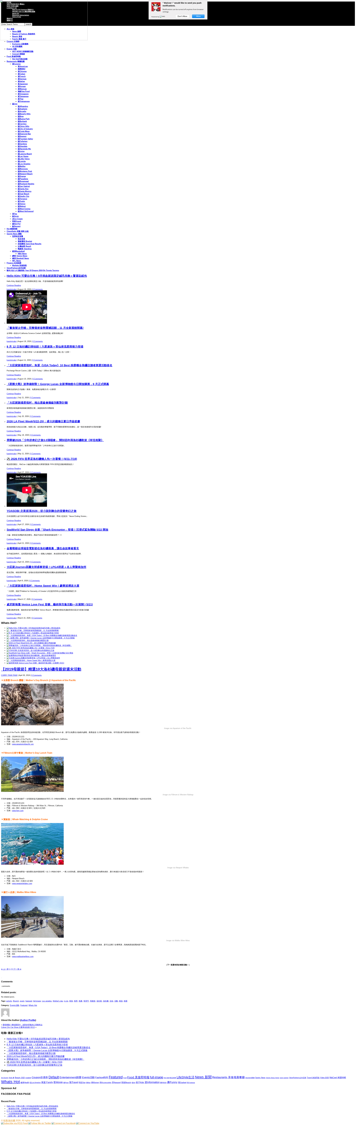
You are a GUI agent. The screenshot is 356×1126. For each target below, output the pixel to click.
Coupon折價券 (40, 1077)
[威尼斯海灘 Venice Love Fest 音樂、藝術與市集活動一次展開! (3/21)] (35, 663)
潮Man (88, 1082)
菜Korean (22, 86)
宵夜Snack (16, 221)
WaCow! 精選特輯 (337, 1077)
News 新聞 (203, 1077)
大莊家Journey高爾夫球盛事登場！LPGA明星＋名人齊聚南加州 (46, 566)
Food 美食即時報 (14, 56)
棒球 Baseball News (20, 258)
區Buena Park (23, 119)
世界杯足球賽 (17, 236)
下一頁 (17, 969)
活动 (111, 1001)
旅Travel (73, 1082)
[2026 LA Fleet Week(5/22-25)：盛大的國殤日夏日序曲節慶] (31, 643)
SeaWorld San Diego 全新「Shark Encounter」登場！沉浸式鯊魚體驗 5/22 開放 (57, 529)
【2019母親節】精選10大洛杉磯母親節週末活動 (41, 669)
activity (9, 1001)
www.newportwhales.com (22, 883)
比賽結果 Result (24, 246)
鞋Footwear (191, 1082)
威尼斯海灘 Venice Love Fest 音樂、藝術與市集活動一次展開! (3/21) (50, 604)
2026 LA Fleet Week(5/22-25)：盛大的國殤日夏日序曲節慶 (43, 421)
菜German (22, 79)
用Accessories (105, 1082)
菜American (23, 66)
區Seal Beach (23, 194)
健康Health (24, 1082)
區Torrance (22, 199)
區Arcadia (22, 111)
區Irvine (21, 151)
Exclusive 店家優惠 (20, 44)
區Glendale (22, 146)
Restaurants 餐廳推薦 (16, 61)
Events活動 (14, 1005)
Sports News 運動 (14, 234)
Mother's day (58, 1001)
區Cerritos (22, 124)
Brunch (16, 1001)
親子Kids (140, 1082)
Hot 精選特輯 (12, 229)
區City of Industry (25, 129)
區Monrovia (23, 169)
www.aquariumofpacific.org (23, 744)
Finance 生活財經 (14, 263)
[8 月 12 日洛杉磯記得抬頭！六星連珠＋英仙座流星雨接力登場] (33, 633)
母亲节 (86, 1001)
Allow (198, 16)
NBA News (22, 254)
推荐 (76, 1001)
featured (28, 1001)
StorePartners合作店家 (16, 268)
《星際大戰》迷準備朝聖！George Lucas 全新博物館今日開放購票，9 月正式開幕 (58, 384)
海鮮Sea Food (24, 91)
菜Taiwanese (23, 96)
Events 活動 (12, 49)
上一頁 (5, 969)
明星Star (82, 1083)
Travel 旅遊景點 (313, 1078)
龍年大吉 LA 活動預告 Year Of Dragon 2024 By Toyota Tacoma (33, 270)
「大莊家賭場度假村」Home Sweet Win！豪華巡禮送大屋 (43, 585)
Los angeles (47, 1001)
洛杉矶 (99, 1001)
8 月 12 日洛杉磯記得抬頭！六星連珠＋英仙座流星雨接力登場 (45, 346)
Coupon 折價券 (13, 41)
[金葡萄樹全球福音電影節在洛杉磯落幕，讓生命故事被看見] (31, 655)
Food (125, 1078)
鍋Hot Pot (16, 224)
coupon (28, 1078)
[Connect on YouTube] (87, 1123)
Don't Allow (182, 16)
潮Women (95, 1082)
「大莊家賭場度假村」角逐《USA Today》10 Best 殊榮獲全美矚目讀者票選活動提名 (59, 365)
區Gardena (22, 144)
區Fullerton (22, 141)
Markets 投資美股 (19, 265)
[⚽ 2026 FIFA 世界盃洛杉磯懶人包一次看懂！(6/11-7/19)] (31, 648)
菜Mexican (22, 89)
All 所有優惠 (17, 46)
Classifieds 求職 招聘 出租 (18, 231)
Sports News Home (272, 1078)
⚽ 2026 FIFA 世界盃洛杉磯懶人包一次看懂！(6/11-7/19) (42, 458)
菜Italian (21, 81)
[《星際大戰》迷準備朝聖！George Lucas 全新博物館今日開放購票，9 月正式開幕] (41, 638)
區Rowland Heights (26, 184)
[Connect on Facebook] (64, 1123)
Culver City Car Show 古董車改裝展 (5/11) (18, 1027)
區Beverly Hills (24, 114)
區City (14, 104)
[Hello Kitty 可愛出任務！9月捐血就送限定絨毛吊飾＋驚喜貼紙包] (33, 628)
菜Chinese (22, 71)
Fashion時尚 (101, 1077)
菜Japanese (23, 84)
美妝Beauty (126, 1082)
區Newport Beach (25, 174)
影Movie (58, 1082)
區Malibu (21, 166)
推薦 (80, 1001)
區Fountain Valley (25, 139)
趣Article (163, 1083)
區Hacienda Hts (24, 149)
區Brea (21, 116)
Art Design (4, 1078)
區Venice (21, 204)
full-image (37, 1001)
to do (66, 1001)
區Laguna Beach (25, 154)
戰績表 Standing (25, 249)
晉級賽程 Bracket (25, 241)
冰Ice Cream (17, 219)
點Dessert (16, 226)
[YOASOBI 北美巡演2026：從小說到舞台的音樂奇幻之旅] (30, 650)
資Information (152, 1082)
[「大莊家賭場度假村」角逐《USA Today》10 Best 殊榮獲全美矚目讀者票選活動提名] (42, 635)
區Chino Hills (23, 126)
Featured (23, 1005)
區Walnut (22, 206)
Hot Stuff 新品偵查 (20, 59)
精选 (121, 1001)
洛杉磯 (105, 1001)
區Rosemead (23, 181)
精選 (125, 1001)
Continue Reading (14, 285)
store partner (284, 1078)
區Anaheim (22, 109)
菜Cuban (21, 74)
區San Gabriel (24, 186)
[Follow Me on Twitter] (39, 1123)
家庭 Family (47, 1082)
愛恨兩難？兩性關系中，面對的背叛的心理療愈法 (22, 1025)
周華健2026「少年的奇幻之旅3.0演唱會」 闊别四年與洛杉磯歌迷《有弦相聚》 (55, 440)
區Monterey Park (25, 171)
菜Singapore (23, 94)
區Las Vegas (23, 156)
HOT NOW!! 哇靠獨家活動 (22, 51)
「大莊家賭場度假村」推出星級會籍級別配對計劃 (37, 402)
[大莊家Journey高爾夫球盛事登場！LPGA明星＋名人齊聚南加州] (33, 658)
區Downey (22, 136)
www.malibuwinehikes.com (23, 956)
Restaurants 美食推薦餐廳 (228, 1077)
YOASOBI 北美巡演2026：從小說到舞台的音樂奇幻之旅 (41, 510)
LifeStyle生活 (185, 1077)
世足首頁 (21, 239)
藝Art (133, 1082)
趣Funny (172, 1082)
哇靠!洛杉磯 (9, 1120)
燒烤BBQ (21, 69)
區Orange (22, 176)
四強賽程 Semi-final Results (29, 244)
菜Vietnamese (24, 101)
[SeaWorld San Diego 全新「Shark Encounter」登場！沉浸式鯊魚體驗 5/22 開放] (40, 653)
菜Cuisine (16, 64)
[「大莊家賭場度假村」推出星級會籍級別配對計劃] (28, 640)
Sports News (260, 1078)
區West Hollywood (26, 211)
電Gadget (182, 1082)
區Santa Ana (23, 189)
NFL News (16, 261)
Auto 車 (11, 1078)
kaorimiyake (11, 289)
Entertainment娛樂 (70, 1077)
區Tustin (21, 201)
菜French (22, 76)
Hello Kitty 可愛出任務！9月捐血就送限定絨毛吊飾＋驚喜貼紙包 (47, 275)
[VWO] (162, 17)
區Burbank (22, 121)
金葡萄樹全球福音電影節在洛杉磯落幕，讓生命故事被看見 (43, 548)
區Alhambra (23, 106)
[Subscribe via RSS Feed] (14, 1123)
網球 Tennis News (19, 256)
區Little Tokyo (24, 159)
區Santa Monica (24, 191)
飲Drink (15, 216)
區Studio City (23, 196)
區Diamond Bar (24, 134)
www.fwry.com (18, 811)
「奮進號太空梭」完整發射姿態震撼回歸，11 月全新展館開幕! (45, 327)
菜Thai (20, 99)
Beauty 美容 (20, 1078)
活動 (116, 1001)
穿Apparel (116, 1082)
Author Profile (28, 1020)
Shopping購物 (250, 1078)
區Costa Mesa (23, 131)
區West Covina (24, 209)
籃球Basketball (18, 251)
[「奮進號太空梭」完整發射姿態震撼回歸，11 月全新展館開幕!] (33, 630)
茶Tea (14, 214)
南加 (71, 1001)
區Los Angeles (24, 164)
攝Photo (66, 1082)
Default (54, 1077)
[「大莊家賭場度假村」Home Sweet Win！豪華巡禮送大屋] (31, 660)
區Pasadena (23, 179)
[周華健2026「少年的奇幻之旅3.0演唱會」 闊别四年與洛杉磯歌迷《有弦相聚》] (39, 645)
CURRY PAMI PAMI (9, 675)
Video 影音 (324, 1078)
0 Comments (38, 289)
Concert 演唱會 (18, 54)
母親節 (92, 1001)
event (22, 1001)
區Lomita (22, 161)
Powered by (155, 17)
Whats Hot (33, 1005)
